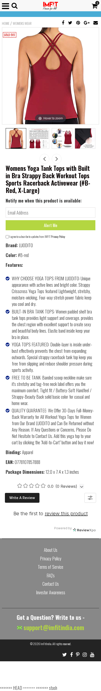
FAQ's (51, 575)
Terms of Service (50, 567)
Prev (44, 159)
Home (5, 23)
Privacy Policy (58, 236)
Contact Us (50, 584)
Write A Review (22, 498)
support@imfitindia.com (53, 627)
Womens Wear (22, 23)
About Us (50, 550)
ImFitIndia (45, 644)
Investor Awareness (50, 592)
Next (57, 159)
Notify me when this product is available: (44, 200)
